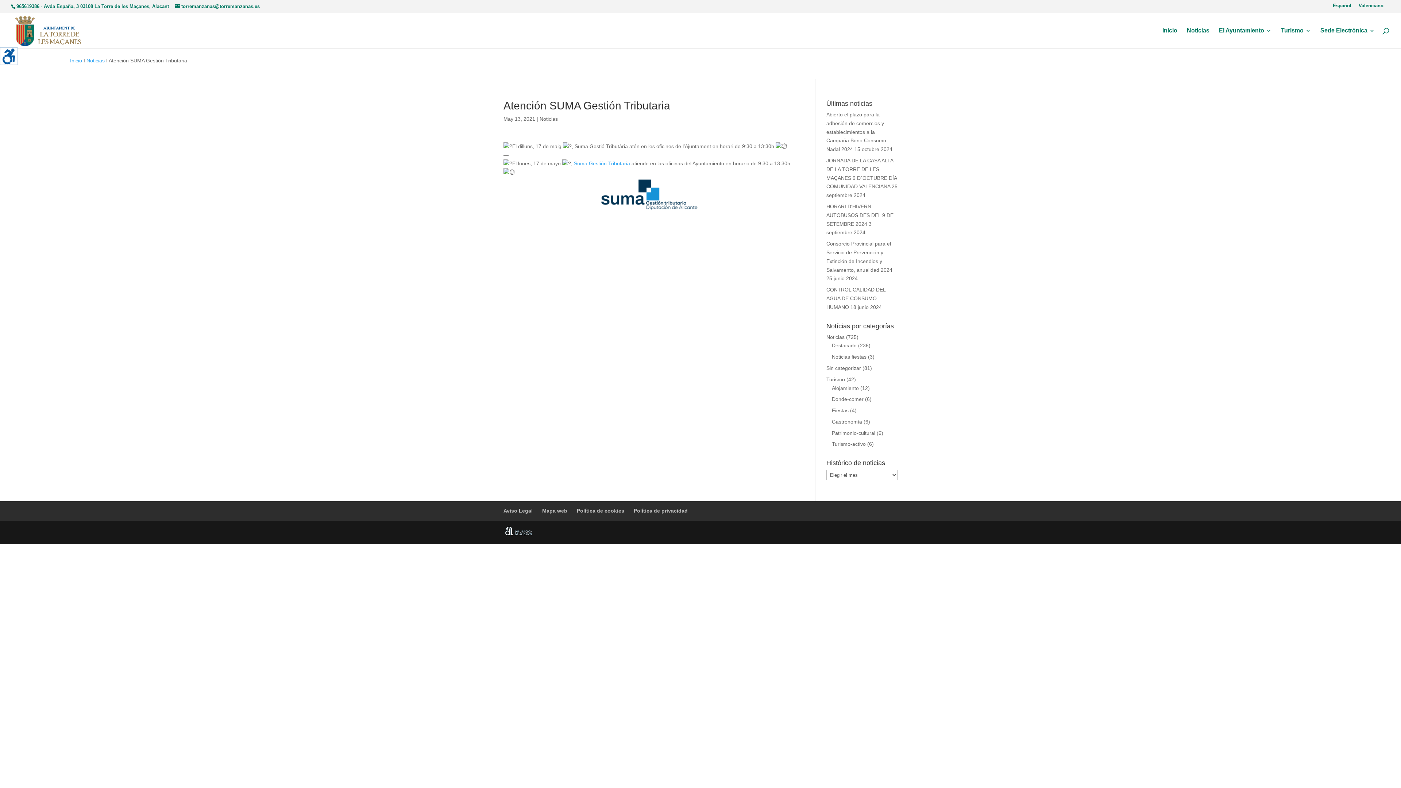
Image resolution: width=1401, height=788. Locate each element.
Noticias (1198, 31)
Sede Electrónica (1343, 31)
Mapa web (554, 511)
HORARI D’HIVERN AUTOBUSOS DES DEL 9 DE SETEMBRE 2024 (860, 215)
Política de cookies (600, 511)
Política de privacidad (661, 511)
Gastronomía (847, 422)
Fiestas (840, 410)
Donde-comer (848, 399)
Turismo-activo (849, 444)
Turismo (1292, 31)
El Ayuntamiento (1241, 31)
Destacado (844, 345)
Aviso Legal (518, 511)
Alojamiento (845, 388)
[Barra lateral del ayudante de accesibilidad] (9, 56)
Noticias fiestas (849, 357)
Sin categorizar (843, 368)
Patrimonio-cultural (853, 433)
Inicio (1169, 31)
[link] (602, 163)
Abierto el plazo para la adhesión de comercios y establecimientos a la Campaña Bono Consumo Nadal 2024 (856, 132)
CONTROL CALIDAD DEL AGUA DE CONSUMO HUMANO (855, 298)
